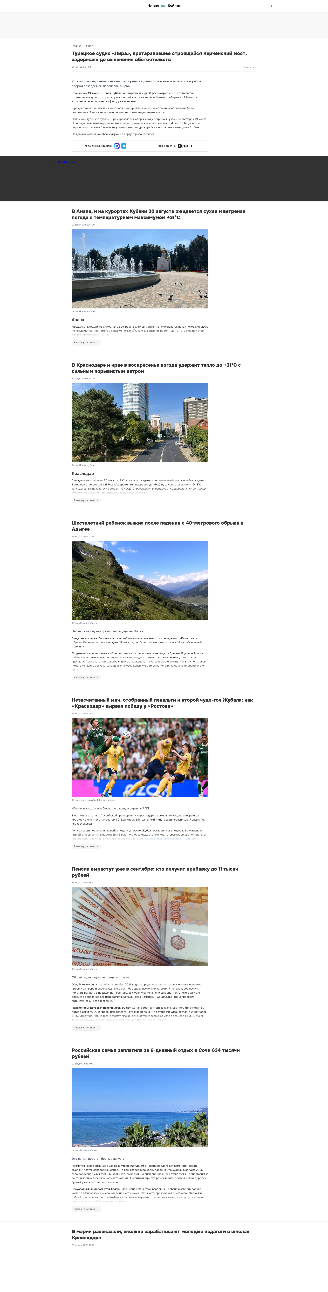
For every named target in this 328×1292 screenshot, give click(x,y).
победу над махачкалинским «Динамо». (173, 839)
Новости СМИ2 (65, 162)
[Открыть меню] (57, 6)
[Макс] (117, 146)
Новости (89, 45)
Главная (76, 45)
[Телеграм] (123, 146)
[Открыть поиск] (271, 6)
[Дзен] (185, 146)
